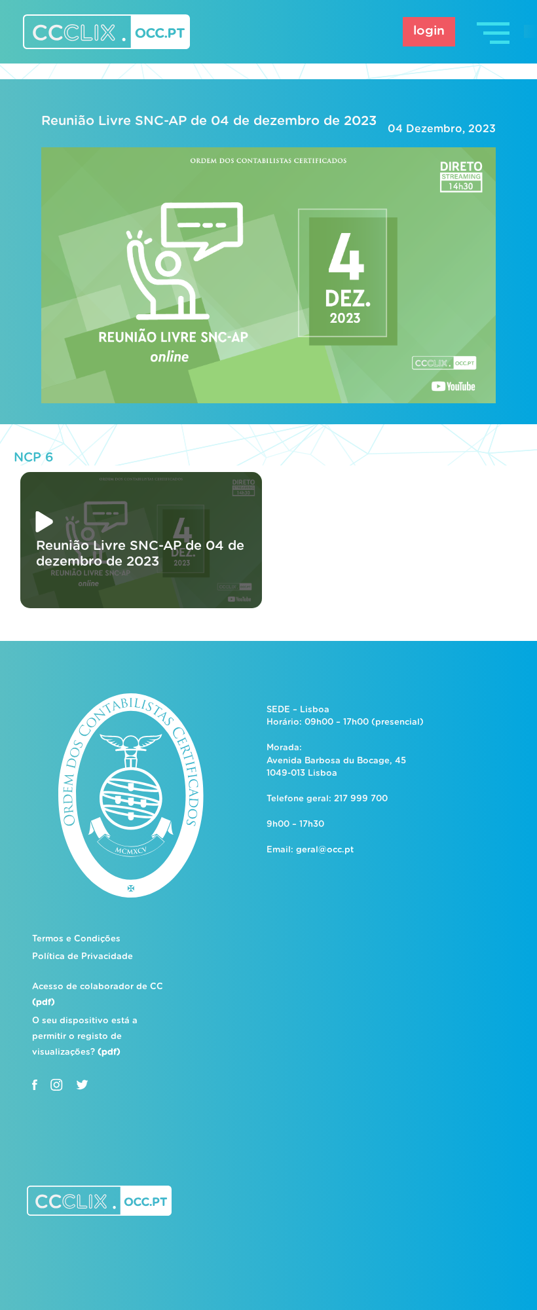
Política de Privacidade (82, 957)
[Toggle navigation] (494, 32)
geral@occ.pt (325, 850)
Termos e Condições (76, 939)
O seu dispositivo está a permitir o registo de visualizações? (85, 1037)
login (429, 31)
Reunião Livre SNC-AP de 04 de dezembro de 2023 (209, 121)
